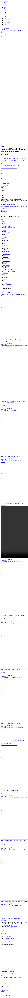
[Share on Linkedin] (4, 183)
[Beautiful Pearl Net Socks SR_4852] (2, 165)
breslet (4, 230)
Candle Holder (6, 232)
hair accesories (7, 251)
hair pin (5, 257)
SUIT (4, 280)
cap (4, 234)
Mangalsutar (6, 265)
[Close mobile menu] (1, 989)
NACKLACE (9, 270)
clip (4, 235)
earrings (5, 247)
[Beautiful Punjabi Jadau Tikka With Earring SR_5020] (14, 875)
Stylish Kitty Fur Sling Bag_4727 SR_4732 (10, 918)
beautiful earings (7, 226)
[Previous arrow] (2, 35)
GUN (4, 250)
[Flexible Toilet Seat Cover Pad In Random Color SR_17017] (14, 481)
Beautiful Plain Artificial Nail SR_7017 (10, 456)
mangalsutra (6, 266)
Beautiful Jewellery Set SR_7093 (8, 790)
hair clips (4, 255)
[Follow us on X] (1, 930)
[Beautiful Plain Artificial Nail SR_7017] (14, 433)
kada (4, 259)
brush (4, 231)
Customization (8, 22)
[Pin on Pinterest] (3, 183)
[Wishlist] (2, 147)
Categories (7, 20)
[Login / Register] (4, 5)
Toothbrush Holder (7, 284)
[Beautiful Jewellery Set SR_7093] (14, 767)
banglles (5, 224)
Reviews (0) (3, 186)
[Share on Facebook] (2, 183)
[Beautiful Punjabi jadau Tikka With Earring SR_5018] (1, 157)
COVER (5, 238)
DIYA (5, 242)
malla (4, 263)
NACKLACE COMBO (9, 271)
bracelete (4, 228)
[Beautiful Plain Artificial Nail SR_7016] (14, 699)
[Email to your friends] (8, 183)
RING (5, 275)
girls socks (5, 248)
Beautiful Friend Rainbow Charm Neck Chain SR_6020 (13, 840)
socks (4, 279)
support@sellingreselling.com (10, 926)
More (6, 24)
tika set (5, 283)
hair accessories (6, 252)
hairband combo (6, 254)
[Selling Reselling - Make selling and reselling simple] (5, 2)
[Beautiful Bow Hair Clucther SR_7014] (14, 646)
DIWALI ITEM (8, 240)
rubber (5, 277)
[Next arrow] (5, 35)
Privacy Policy (8, 936)
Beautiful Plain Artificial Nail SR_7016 (10, 723)
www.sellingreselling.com (9, 927)
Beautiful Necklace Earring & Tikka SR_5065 (11, 740)
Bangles (5, 223)
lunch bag (5, 262)
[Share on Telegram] (5, 183)
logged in (9, 204)
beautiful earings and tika (9, 227)
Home (6, 16)
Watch (4, 285)
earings (4, 243)
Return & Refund (9, 940)
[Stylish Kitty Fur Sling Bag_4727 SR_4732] (14, 911)
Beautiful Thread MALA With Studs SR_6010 (11, 615)
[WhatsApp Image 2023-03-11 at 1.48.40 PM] (11, 30)
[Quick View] (11, 293)
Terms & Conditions (9, 938)
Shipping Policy (8, 941)
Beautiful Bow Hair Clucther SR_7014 (10, 669)
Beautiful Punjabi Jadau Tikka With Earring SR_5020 (13, 901)
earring (5, 245)
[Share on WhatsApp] (6, 183)
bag (4, 221)
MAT (4, 267)
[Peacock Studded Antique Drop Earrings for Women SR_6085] (14, 316)
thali (4, 281)
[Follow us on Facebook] (2, 930)
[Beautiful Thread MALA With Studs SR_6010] (14, 588)
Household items (7, 258)
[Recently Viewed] (4, 982)
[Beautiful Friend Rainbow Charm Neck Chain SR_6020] (14, 818)
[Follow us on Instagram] (3, 930)
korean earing (6, 261)
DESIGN (3, 792)
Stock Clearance (17, 216)
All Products (8, 18)
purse (4, 274)
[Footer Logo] (4, 920)
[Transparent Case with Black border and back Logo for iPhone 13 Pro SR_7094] (14, 373)
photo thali (5, 273)
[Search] (4, 13)
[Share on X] (1, 183)
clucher (5, 237)
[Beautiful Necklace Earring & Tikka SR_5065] (14, 733)
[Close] (1, 217)
